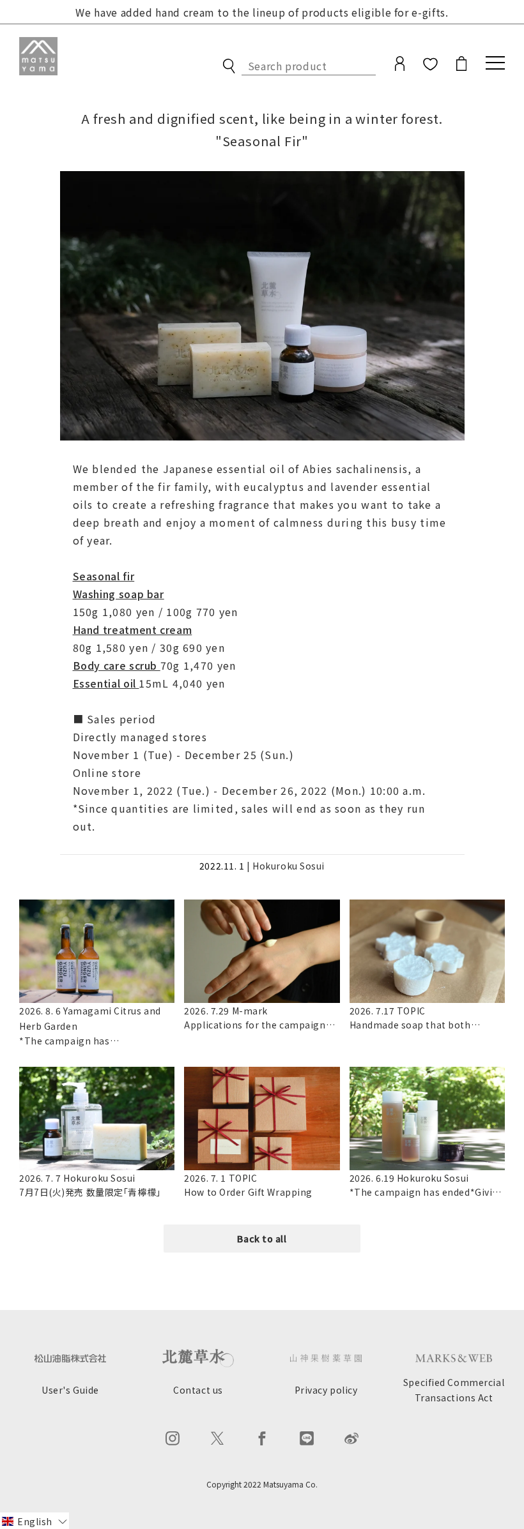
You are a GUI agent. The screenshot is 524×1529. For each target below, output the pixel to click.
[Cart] (461, 66)
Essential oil (106, 683)
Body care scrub (116, 665)
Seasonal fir (104, 576)
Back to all (261, 1238)
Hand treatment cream (132, 629)
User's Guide (70, 1389)
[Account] (400, 66)
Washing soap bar (118, 593)
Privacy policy (326, 1389)
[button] (34, 1520)
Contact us (198, 1389)
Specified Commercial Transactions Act (453, 1390)
